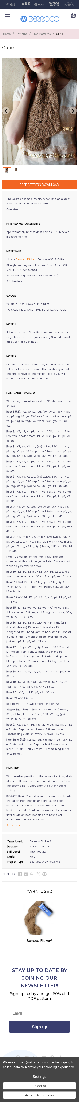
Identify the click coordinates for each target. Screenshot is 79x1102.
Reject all (39, 1086)
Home (7, 33)
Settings (39, 1076)
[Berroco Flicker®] (39, 918)
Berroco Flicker (26, 259)
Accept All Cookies (39, 1095)
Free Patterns (42, 33)
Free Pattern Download (39, 184)
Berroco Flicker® (39, 941)
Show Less (13, 825)
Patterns (21, 33)
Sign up (39, 1026)
